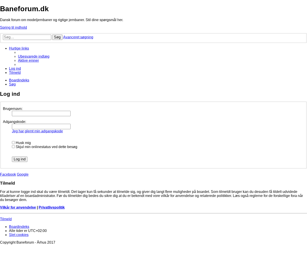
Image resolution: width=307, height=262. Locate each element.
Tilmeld (6, 219)
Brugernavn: (12, 109)
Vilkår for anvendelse (18, 207)
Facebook (8, 174)
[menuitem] (33, 56)
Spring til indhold (13, 27)
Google (23, 174)
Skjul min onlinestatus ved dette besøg (46, 147)
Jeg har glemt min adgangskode (37, 131)
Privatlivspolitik (52, 207)
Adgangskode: (14, 122)
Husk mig (23, 143)
